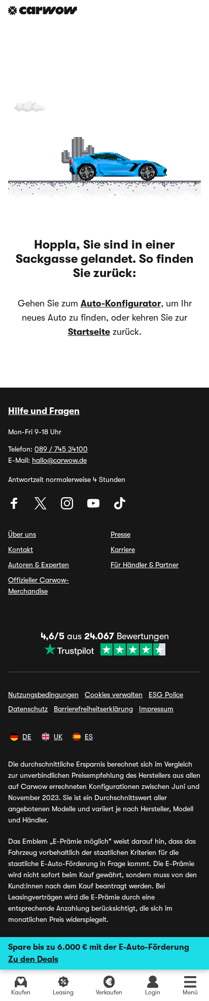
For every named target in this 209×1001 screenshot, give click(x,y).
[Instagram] (68, 507)
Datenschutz (28, 709)
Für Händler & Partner (145, 565)
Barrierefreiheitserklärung (93, 709)
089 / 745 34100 (61, 449)
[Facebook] (15, 507)
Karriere (123, 549)
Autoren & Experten (38, 565)
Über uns (22, 534)
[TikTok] (120, 507)
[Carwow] (42, 10)
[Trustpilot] (105, 649)
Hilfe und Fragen (44, 411)
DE (26, 737)
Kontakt (20, 549)
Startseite (89, 332)
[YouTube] (94, 507)
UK (58, 737)
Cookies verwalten (114, 695)
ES (89, 737)
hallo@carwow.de (59, 460)
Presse (120, 534)
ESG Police (166, 695)
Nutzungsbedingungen (43, 695)
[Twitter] (41, 507)
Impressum (156, 709)
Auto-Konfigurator (121, 303)
